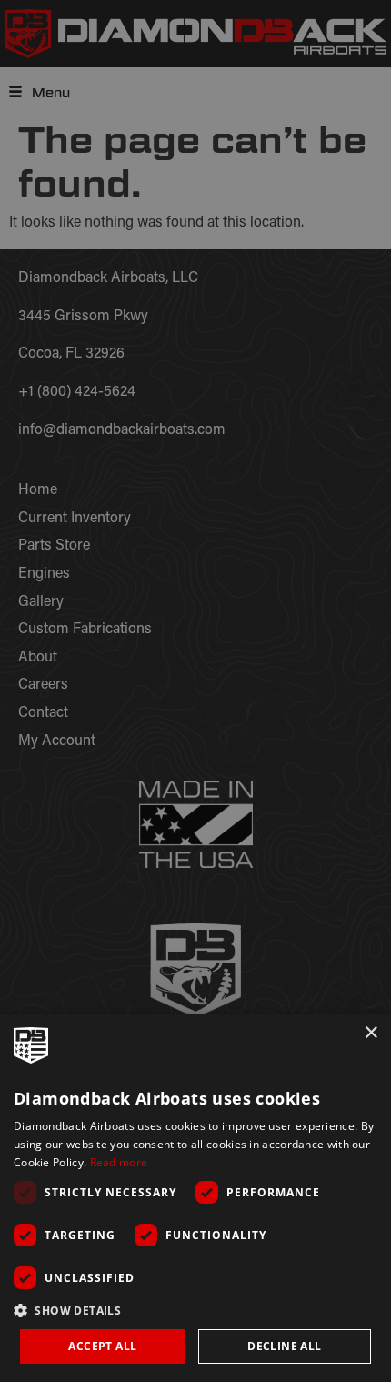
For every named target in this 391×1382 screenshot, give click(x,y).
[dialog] (195, 1198)
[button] (195, 1310)
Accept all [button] (102, 1346)
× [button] (370, 1033)
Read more (119, 1162)
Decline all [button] (284, 1346)
